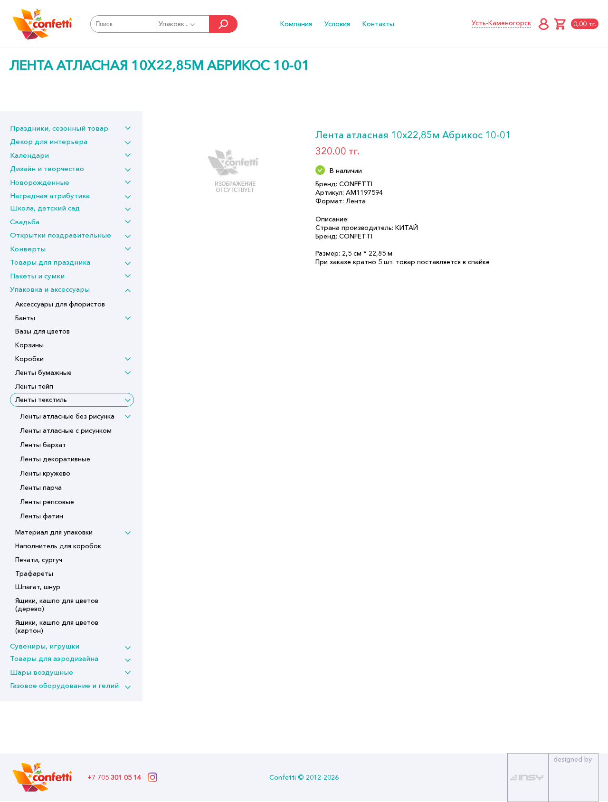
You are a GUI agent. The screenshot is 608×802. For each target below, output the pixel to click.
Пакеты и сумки (37, 275)
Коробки (29, 358)
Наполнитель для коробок (58, 546)
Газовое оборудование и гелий (64, 685)
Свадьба (24, 221)
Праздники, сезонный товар (59, 128)
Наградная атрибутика (50, 195)
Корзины (29, 345)
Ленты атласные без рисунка (67, 416)
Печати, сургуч (38, 559)
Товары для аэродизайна (54, 658)
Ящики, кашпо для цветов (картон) (56, 626)
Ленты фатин (41, 516)
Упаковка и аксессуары (50, 289)
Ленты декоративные (55, 459)
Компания (296, 23)
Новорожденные (39, 182)
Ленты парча (41, 487)
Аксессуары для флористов (60, 304)
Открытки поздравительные (60, 234)
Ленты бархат (43, 444)
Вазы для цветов (42, 331)
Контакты (378, 23)
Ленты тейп (34, 386)
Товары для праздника (50, 262)
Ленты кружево (45, 473)
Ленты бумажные (43, 372)
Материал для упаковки (54, 532)
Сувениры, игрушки (44, 645)
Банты (25, 318)
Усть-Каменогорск (501, 23)
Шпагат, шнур (37, 586)
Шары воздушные (41, 672)
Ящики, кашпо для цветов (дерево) (56, 604)
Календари (29, 155)
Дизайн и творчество (47, 168)
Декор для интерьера (48, 141)
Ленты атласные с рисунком (66, 430)
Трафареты (34, 573)
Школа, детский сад (45, 207)
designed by (572, 759)
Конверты (28, 248)
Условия (337, 23)
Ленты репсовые (47, 501)
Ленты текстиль (41, 399)
